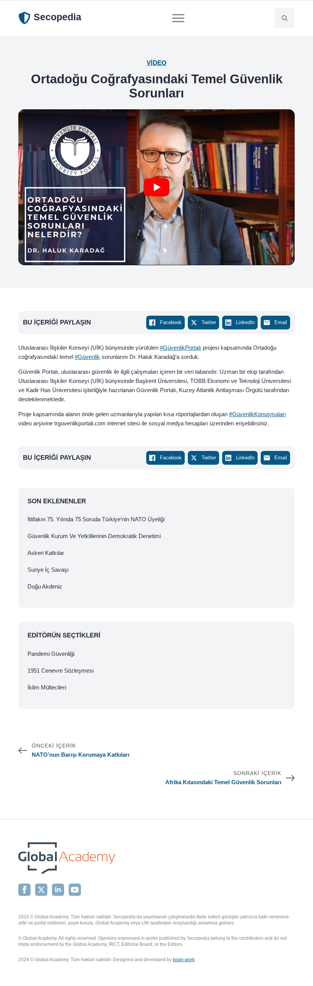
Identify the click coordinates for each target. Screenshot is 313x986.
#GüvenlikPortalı (180, 347)
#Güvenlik (87, 357)
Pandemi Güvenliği (50, 653)
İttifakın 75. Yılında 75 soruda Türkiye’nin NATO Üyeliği (96, 519)
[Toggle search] (285, 18)
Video (156, 62)
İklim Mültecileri (46, 687)
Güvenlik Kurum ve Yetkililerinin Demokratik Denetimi (94, 536)
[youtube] (75, 890)
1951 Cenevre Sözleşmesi (60, 670)
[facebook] (24, 890)
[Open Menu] (178, 18)
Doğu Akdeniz (44, 586)
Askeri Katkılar (45, 553)
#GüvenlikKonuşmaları (257, 414)
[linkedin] (58, 890)
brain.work (184, 959)
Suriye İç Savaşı (48, 569)
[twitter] (41, 890)
